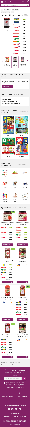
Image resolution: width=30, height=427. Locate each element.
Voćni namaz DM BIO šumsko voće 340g (22, 335)
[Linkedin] (12, 409)
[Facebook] (9, 409)
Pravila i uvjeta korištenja (17, 387)
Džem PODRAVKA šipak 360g (7, 335)
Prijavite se (6, 86)
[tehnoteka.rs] (23, 416)
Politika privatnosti (22, 400)
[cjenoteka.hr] (7, 416)
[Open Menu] (2, 2)
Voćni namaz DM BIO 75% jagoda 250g (7, 298)
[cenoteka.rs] (15, 416)
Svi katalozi (23, 111)
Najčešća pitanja (22, 393)
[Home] (2, 10)
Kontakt (7, 400)
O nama (7, 393)
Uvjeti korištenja (22, 396)
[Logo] (8, 2)
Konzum (21, 135)
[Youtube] (20, 409)
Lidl (8, 135)
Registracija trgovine (7, 396)
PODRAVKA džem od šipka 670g (7, 260)
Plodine (21, 156)
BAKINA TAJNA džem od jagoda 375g (7, 223)
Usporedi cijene (6, 244)
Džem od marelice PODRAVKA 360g (22, 298)
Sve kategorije (22, 164)
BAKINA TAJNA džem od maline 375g (22, 223)
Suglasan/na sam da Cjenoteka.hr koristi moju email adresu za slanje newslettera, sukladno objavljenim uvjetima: (15, 385)
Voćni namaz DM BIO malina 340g (22, 260)
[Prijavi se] (24, 378)
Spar (8, 156)
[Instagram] (16, 409)
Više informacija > (22, 421)
